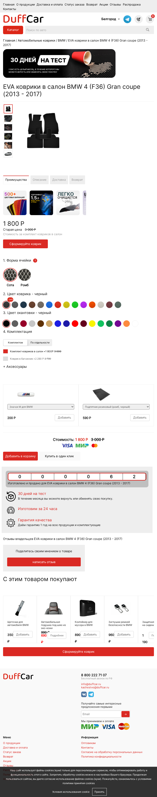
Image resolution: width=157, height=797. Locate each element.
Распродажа (132, 4)
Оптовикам (88, 743)
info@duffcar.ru (91, 684)
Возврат (92, 4)
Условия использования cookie (71, 791)
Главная (9, 4)
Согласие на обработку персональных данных (111, 752)
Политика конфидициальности (101, 756)
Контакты (9, 9)
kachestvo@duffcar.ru (95, 687)
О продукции (25, 4)
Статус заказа (74, 4)
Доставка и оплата (50, 4)
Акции (103, 4)
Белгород (108, 19)
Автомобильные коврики (36, 40)
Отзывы (115, 4)
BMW (61, 40)
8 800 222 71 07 (94, 675)
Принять (99, 791)
